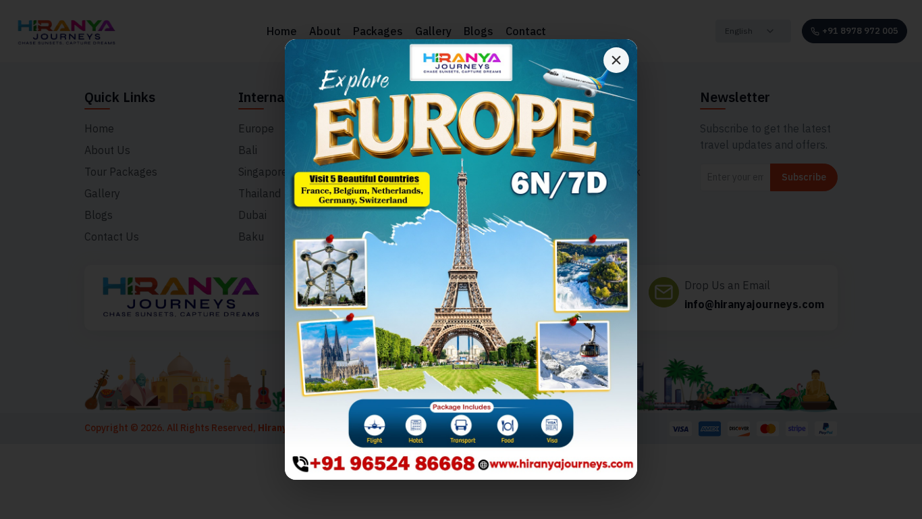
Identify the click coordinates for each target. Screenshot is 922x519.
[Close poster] (616, 60)
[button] (461, 259)
